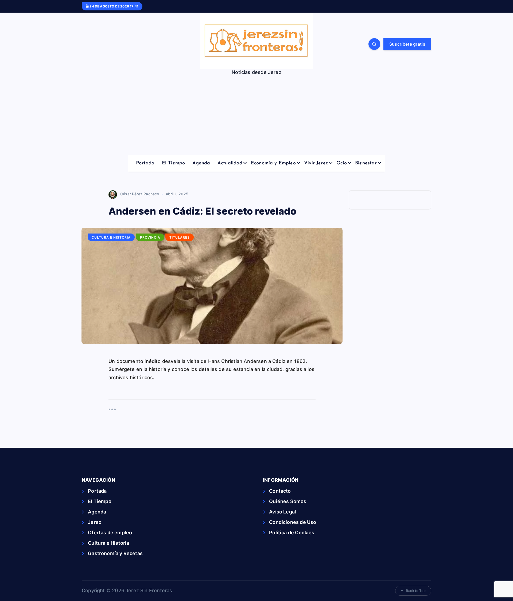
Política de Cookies (291, 532)
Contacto (280, 491)
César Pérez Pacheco (139, 194)
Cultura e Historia (111, 237)
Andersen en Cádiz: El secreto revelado (202, 211)
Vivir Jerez (316, 163)
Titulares (179, 237)
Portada (145, 163)
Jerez (94, 522)
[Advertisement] (256, 115)
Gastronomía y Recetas (115, 553)
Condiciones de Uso (292, 522)
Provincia (150, 237)
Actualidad (230, 163)
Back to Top (416, 590)
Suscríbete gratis (407, 44)
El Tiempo (173, 163)
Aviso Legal (282, 512)
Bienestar (366, 163)
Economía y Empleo (273, 163)
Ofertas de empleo (110, 532)
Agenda (201, 163)
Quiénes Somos (287, 501)
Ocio (341, 163)
